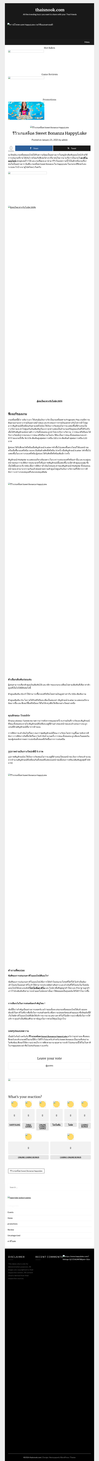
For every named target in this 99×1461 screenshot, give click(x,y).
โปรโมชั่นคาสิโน (37, 988)
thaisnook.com (49, 9)
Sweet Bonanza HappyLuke (54, 1036)
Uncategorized (14, 1235)
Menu (87, 42)
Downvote (73, 1066)
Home (10, 1218)
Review (11, 1229)
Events (11, 1212)
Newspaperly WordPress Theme (62, 1457)
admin (65, 139)
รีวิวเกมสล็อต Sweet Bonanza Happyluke (26, 1171)
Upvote (26, 1066)
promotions (13, 1224)
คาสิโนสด (12, 1241)
